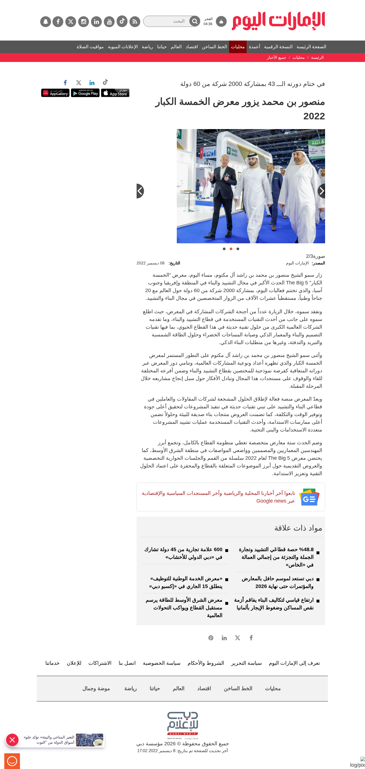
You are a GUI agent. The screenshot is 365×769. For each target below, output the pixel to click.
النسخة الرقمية (278, 46)
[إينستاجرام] (83, 21)
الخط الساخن (214, 46)
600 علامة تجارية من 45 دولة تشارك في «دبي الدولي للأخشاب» (183, 553)
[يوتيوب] (109, 21)
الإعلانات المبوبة (123, 46)
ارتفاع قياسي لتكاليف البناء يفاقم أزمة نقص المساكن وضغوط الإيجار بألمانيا (274, 604)
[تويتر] (70, 21)
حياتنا (162, 46)
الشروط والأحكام (206, 663)
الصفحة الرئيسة (311, 46)
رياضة (147, 46)
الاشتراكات (99, 663)
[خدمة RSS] (134, 21)
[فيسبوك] (57, 21)
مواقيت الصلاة (90, 46)
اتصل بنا (127, 663)
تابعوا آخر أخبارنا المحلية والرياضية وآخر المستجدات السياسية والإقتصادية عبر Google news (218, 497)
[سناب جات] (45, 21)
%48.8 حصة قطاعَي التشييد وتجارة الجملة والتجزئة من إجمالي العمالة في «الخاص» (276, 557)
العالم (176, 46)
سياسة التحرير (246, 663)
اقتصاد (192, 46)
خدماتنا (52, 663)
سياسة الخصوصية (162, 663)
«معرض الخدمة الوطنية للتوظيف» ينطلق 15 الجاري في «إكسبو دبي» (185, 582)
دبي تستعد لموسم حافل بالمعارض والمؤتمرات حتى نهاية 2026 (278, 582)
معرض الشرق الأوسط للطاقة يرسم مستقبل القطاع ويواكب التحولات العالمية (184, 607)
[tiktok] (122, 21)
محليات (238, 46)
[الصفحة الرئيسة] (278, 3)
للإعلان (74, 663)
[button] (194, 21)
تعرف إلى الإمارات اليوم (294, 663)
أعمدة (254, 46)
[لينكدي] (96, 21)
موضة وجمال (96, 688)
